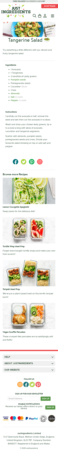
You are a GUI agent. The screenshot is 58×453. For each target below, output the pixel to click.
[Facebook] (26, 384)
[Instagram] (20, 384)
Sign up (45, 398)
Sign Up (50, 407)
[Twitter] (32, 384)
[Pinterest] (38, 384)
